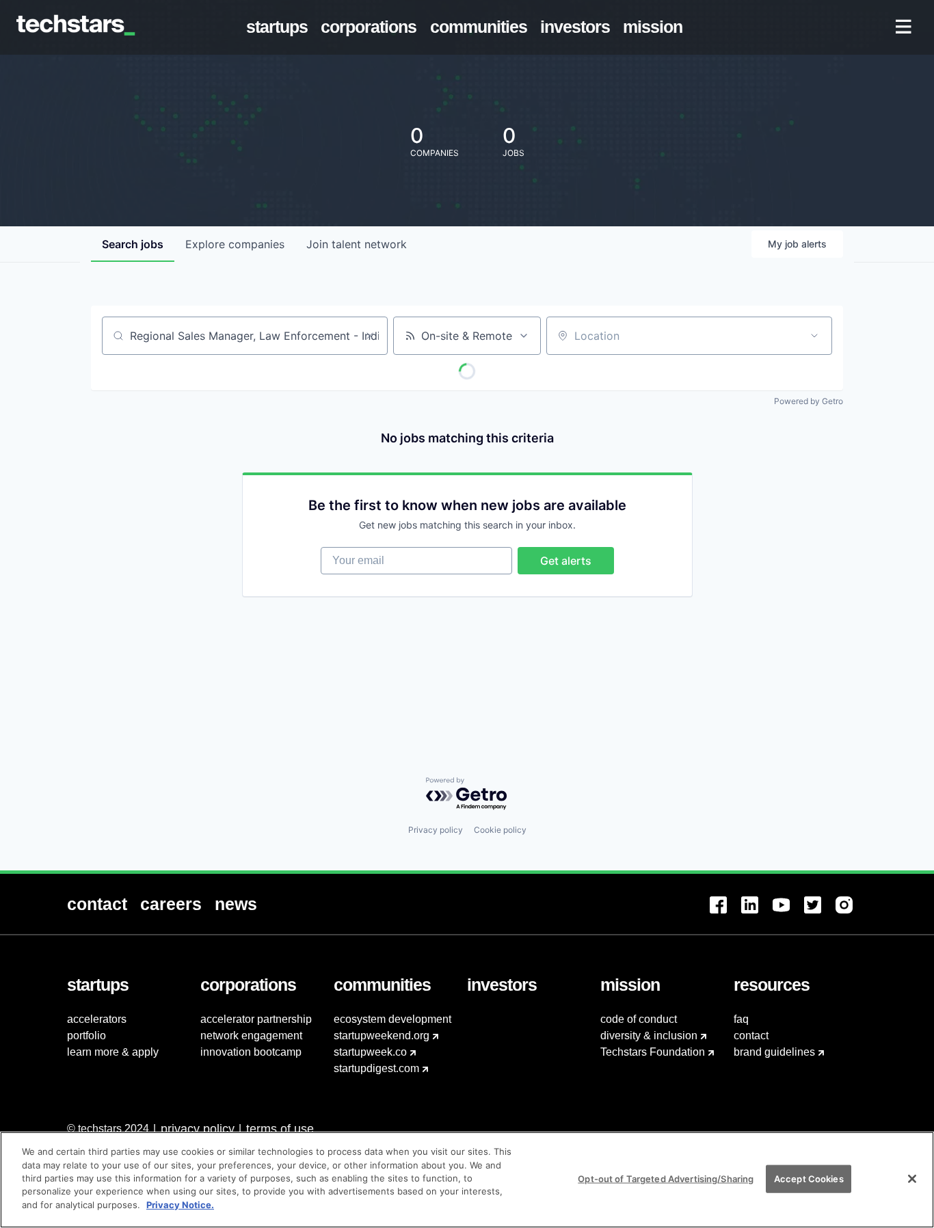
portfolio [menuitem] (86, 1035)
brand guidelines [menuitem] (774, 1052)
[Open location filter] (814, 336)
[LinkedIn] (757, 913)
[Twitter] (820, 913)
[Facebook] (725, 913)
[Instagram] (851, 913)
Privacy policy (435, 830)
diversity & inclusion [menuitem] (648, 1035)
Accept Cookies (809, 1178)
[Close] (912, 1179)
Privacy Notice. (180, 1204)
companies (234, 244)
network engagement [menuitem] (251, 1035)
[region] (467, 1180)
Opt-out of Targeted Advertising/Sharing (665, 1178)
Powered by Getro (808, 401)
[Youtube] (788, 913)
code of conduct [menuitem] (638, 1019)
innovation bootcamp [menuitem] (251, 1052)
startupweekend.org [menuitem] (381, 1035)
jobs (132, 244)
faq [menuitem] (741, 1019)
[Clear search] (370, 336)
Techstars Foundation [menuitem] (652, 1052)
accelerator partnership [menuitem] (256, 1019)
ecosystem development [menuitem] (392, 1019)
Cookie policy (500, 830)
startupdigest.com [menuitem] (376, 1068)
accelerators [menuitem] (96, 1019)
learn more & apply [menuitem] (113, 1052)
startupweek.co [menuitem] (370, 1052)
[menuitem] (280, 27)
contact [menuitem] (751, 1035)
